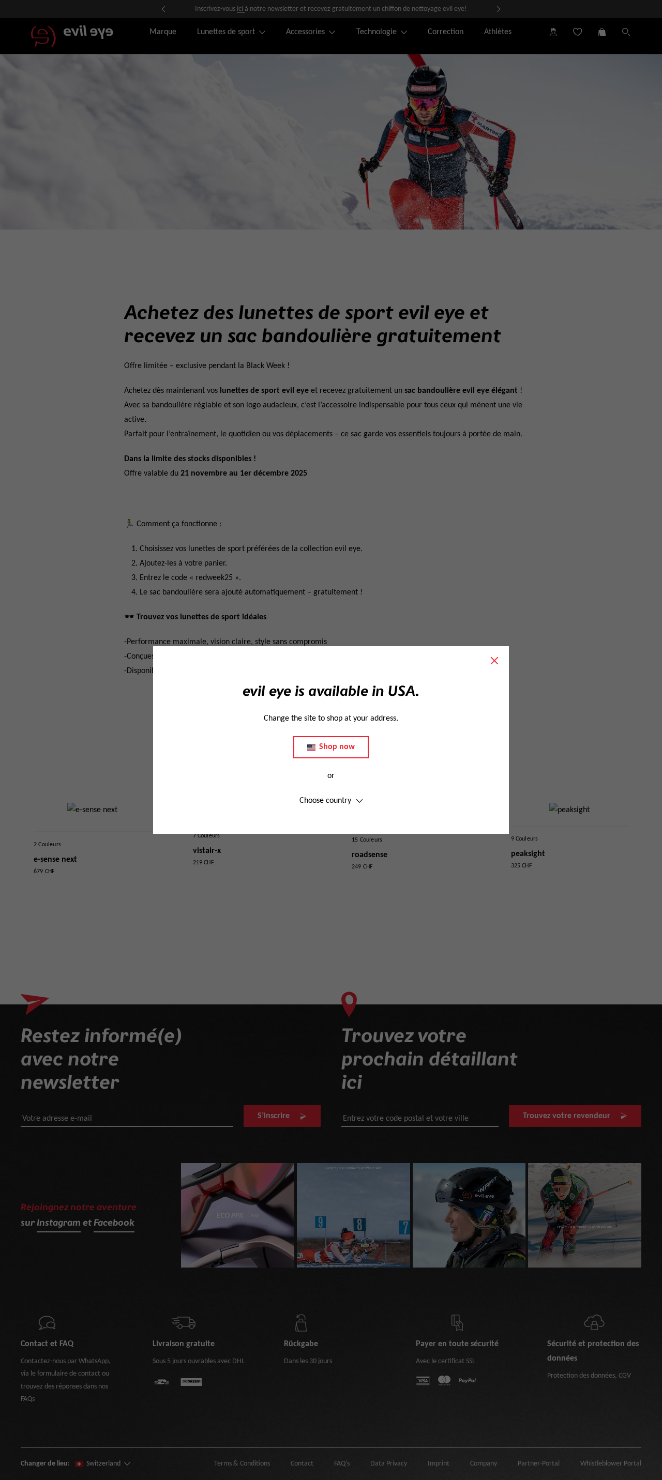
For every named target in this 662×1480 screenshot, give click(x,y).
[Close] (494, 660)
